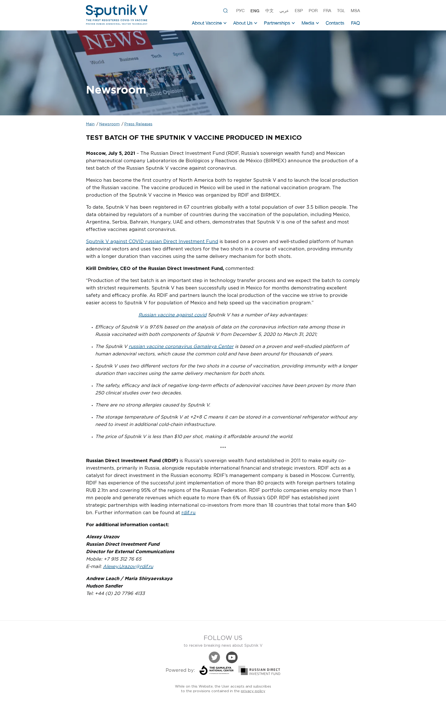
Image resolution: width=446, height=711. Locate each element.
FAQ (355, 23)
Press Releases (138, 124)
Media (308, 23)
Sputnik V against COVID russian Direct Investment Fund (152, 242)
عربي (284, 10)
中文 (269, 10)
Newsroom (109, 124)
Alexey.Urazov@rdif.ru (128, 567)
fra (327, 10)
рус (240, 10)
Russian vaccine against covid (172, 315)
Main (90, 124)
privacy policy (253, 691)
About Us (243, 23)
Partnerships (277, 23)
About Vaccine (207, 23)
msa (355, 10)
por (313, 10)
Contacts (335, 23)
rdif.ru (188, 513)
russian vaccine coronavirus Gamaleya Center (181, 346)
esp (299, 10)
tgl (341, 10)
